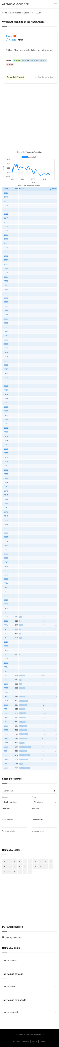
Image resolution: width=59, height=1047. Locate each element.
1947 (6, 487)
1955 (6, 453)
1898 (6, 692)
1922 (6, 592)
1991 (6, 302)
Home (4, 13)
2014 (6, 206)
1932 (6, 550)
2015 (6, 201)
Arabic (12, 39)
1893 (6, 713)
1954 (6, 457)
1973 (6, 378)
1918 (6, 608)
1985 (6, 327)
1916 (6, 617)
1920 (6, 600)
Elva (11, 64)
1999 (6, 269)
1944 (6, 499)
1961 (6, 428)
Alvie (36, 60)
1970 (6, 390)
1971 (6, 386)
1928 (6, 566)
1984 (6, 331)
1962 (6, 424)
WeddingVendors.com (15, 4)
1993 (6, 294)
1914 (6, 625)
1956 (6, 449)
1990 (6, 306)
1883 (6, 755)
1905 (6, 663)
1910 (6, 642)
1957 (6, 445)
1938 (6, 525)
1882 (6, 759)
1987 (6, 319)
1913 (6, 629)
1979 (6, 352)
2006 (6, 239)
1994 (6, 290)
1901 (6, 680)
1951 (6, 470)
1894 (6, 709)
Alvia (27, 60)
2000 (6, 264)
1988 (6, 315)
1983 (6, 336)
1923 (6, 587)
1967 (6, 403)
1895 (6, 705)
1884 (6, 751)
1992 (6, 298)
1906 (6, 659)
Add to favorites (45, 77)
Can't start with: (8, 820)
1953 (6, 462)
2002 (6, 256)
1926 (6, 575)
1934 (6, 541)
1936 (6, 533)
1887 (6, 739)
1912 (6, 634)
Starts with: (6, 809)
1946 (6, 491)
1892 (6, 718)
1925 (6, 579)
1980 (6, 348)
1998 (6, 273)
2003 (6, 252)
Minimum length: (8, 831)
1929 (6, 562)
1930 (6, 558)
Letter (26, 13)
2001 (6, 260)
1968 (6, 399)
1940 (6, 516)
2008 (6, 231)
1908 (6, 650)
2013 (6, 210)
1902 (6, 676)
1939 (6, 520)
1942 (6, 508)
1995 (6, 285)
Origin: (34, 797)
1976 (6, 365)
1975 (6, 369)
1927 (6, 571)
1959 (6, 436)
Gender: (5, 797)
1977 (6, 361)
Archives (16, 1041)
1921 (6, 596)
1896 (6, 701)
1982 (6, 340)
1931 (6, 554)
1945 (6, 495)
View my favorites (13, 937)
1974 (6, 373)
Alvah (9, 36)
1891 (6, 722)
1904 (6, 667)
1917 (6, 613)
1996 (6, 281)
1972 (6, 382)
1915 (6, 621)
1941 (6, 512)
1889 (6, 730)
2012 (6, 214)
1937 (6, 529)
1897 (6, 697)
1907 (6, 655)
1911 (6, 638)
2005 (6, 243)
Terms (34, 1041)
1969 (6, 394)
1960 (6, 432)
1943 (6, 504)
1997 (6, 277)
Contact (43, 1041)
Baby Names (15, 13)
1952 (6, 466)
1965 (6, 411)
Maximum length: (38, 831)
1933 (6, 545)
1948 (6, 483)
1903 (6, 671)
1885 (6, 747)
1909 (6, 646)
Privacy (26, 1041)
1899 (6, 688)
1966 (6, 407)
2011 (6, 218)
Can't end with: (37, 820)
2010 (6, 222)
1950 (6, 474)
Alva (18, 60)
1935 (6, 537)
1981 (6, 344)
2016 (6, 197)
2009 (6, 227)
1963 (6, 420)
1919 (6, 604)
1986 (6, 323)
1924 (6, 583)
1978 (6, 357)
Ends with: (36, 809)
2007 (6, 235)
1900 (6, 684)
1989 (6, 310)
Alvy (44, 60)
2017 (6, 193)
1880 (6, 768)
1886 (6, 743)
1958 (6, 441)
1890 (6, 726)
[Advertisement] (29, 116)
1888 (6, 734)
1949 (6, 478)
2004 (6, 248)
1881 (6, 764)
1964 (6, 415)
